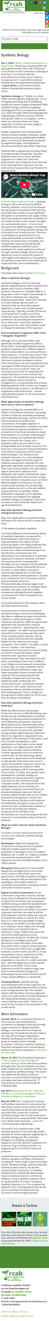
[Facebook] (31, 2)
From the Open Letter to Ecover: (17, 201)
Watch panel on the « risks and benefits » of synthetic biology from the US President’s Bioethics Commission (23, 1093)
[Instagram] (40, 2)
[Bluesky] (44, 2)
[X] (35, 2)
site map (23, 1311)
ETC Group (38, 273)
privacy (15, 1311)
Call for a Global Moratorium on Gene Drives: (24, 64)
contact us (5, 1311)
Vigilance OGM (39, 1237)
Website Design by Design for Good (17, 1316)
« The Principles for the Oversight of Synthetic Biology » (19, 1062)
